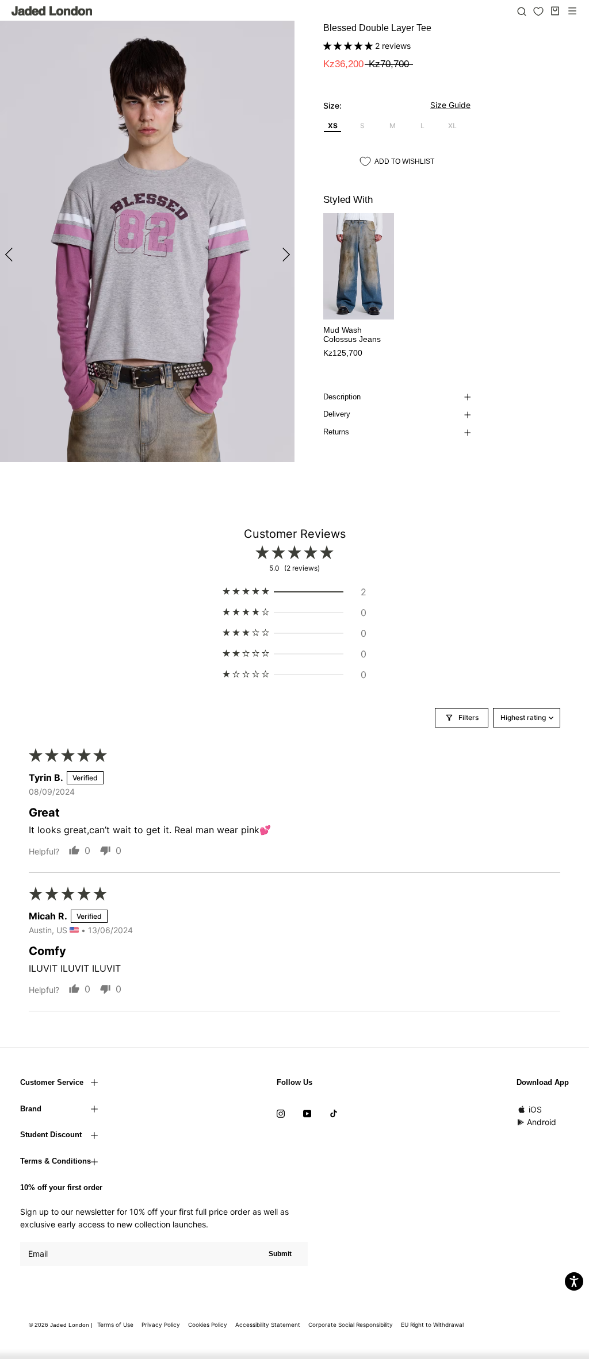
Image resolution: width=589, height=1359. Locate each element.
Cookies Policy (207, 1324)
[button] (349, 46)
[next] (284, 254)
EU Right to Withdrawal (432, 1324)
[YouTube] (307, 1113)
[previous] (10, 254)
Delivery (336, 414)
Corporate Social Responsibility (350, 1324)
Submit (280, 1254)
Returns (336, 432)
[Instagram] (281, 1113)
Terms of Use (115, 1324)
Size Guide (450, 105)
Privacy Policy (160, 1324)
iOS (535, 1109)
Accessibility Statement (267, 1324)
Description (342, 396)
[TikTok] (334, 1113)
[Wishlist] (538, 11)
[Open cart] (555, 11)
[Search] (522, 11)
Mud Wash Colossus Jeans (352, 334)
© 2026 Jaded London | (61, 1325)
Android (541, 1122)
